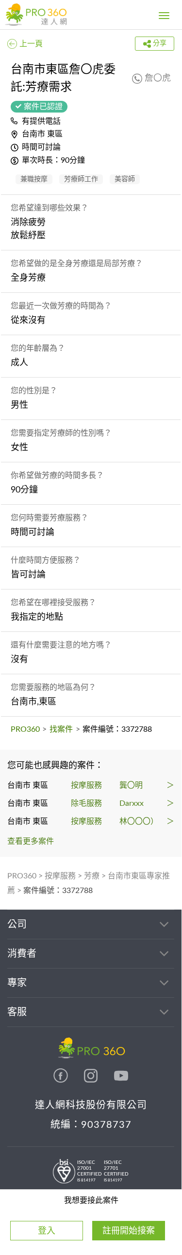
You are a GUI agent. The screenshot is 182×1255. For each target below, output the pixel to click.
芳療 (91, 876)
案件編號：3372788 (58, 890)
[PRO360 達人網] (35, 14)
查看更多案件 (30, 841)
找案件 (61, 729)
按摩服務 (60, 876)
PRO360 (25, 729)
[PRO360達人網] (61, 1080)
